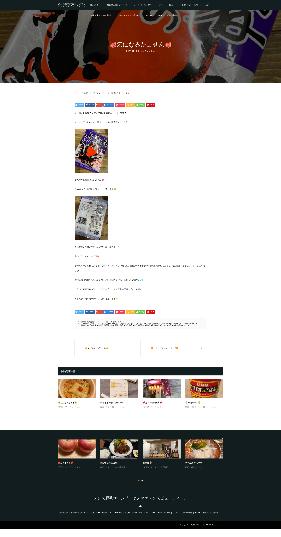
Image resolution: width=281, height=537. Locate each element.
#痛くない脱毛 (165, 325)
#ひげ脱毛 (84, 324)
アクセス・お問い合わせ (128, 15)
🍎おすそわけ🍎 (65, 462)
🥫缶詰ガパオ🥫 (192, 402)
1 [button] (138, 480)
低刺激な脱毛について (117, 5)
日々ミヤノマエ (147, 51)
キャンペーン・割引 (143, 5)
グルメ (199, 407)
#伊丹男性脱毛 (117, 325)
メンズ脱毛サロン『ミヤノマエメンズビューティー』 (72, 5)
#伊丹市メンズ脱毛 (181, 324)
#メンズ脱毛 (121, 324)
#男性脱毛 (155, 325)
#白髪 (174, 325)
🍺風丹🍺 (147, 462)
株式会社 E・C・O (94, 322)
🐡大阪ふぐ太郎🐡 (193, 462)
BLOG (149, 15)
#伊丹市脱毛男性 (104, 325)
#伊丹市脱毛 (91, 325)
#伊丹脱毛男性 (138, 325)
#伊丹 (149, 324)
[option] (143, 454)
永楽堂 (94, 256)
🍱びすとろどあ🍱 (109, 462)
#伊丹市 (169, 324)
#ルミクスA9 (141, 324)
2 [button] (142, 480)
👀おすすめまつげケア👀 (112, 402)
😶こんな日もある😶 (67, 402)
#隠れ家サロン (183, 325)
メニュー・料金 (166, 5)
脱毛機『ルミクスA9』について (194, 5)
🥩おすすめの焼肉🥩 (152, 402)
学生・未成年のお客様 (100, 15)
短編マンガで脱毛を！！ (169, 15)
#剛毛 (147, 325)
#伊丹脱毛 (128, 325)
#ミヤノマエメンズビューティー (102, 324)
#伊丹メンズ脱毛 (158, 324)
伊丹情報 (121, 467)
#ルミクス (131, 324)
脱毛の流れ (95, 5)
